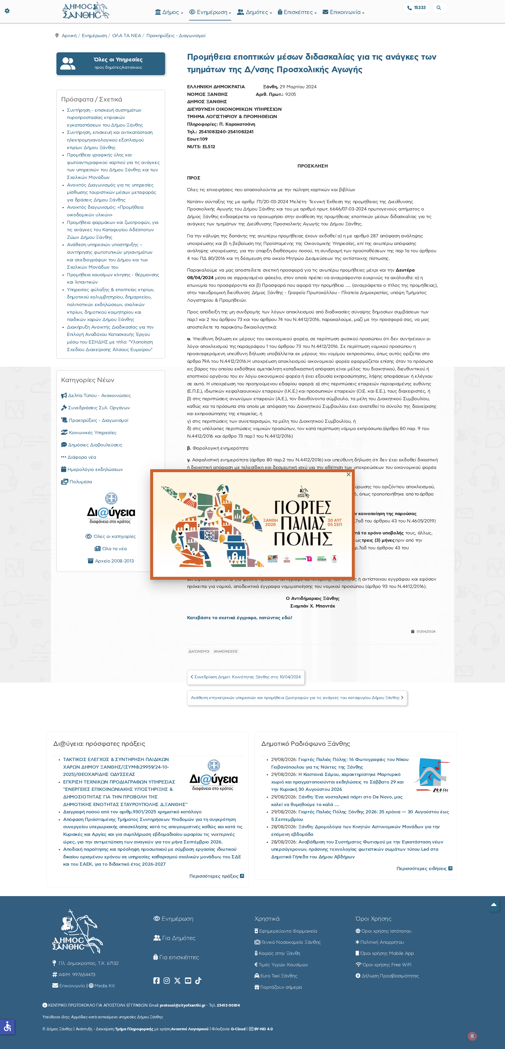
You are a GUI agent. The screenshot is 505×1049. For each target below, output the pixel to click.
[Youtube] (188, 981)
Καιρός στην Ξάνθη (279, 953)
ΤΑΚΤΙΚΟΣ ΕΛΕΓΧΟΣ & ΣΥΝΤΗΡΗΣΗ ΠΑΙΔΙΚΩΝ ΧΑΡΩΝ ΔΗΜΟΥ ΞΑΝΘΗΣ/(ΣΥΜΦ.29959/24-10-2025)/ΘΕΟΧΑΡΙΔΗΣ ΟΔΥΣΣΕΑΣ (116, 767)
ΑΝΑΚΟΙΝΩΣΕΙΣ (226, 651)
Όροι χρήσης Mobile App (387, 953)
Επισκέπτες (299, 12)
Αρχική (69, 35)
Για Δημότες (178, 938)
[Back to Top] (494, 905)
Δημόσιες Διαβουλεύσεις (94, 445)
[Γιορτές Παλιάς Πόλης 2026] (252, 524)
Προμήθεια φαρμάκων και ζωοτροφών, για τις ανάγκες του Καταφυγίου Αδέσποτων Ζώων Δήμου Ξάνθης (112, 230)
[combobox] (440, 8)
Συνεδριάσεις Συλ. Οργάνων (98, 408)
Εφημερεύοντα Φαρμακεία (288, 931)
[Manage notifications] (472, 1036)
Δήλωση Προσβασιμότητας (390, 976)
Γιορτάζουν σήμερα (281, 987)
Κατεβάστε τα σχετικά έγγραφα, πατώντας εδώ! (239, 617)
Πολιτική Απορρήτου (382, 942)
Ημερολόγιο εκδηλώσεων (94, 469)
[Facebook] (156, 981)
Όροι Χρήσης (373, 919)
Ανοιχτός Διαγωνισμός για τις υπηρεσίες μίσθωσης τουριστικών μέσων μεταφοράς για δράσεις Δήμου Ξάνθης (111, 192)
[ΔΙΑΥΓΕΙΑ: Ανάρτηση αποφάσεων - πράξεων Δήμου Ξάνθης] (110, 509)
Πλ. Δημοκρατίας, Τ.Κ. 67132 (87, 963)
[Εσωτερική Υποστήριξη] (7, 10)
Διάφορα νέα (81, 457)
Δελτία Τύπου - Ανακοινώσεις (99, 395)
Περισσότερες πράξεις (214, 876)
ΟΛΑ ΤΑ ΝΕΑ (126, 35)
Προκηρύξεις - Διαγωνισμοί (175, 35)
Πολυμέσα (80, 481)
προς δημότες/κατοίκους (118, 63)
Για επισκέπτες (178, 957)
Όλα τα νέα (114, 548)
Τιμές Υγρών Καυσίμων (283, 964)
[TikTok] (198, 981)
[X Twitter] (177, 981)
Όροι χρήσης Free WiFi (387, 964)
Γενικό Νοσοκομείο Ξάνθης (291, 942)
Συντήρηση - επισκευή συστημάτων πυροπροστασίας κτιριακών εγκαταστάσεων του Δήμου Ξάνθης (105, 117)
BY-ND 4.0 (263, 1029)
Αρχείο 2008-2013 (114, 561)
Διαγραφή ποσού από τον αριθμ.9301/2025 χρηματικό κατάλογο (132, 812)
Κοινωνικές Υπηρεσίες (92, 432)
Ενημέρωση (213, 12)
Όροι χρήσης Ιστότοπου (386, 931)
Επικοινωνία (346, 12)
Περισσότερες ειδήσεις (422, 868)
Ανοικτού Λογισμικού (189, 1029)
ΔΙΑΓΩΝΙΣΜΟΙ (198, 651)
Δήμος (171, 12)
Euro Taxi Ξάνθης (279, 976)
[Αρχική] (86, 9)
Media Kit (104, 986)
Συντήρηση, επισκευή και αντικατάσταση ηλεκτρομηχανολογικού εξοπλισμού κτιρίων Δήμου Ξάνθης (110, 140)
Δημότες (258, 12)
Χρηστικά (267, 919)
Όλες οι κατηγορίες (114, 536)
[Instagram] (167, 981)
